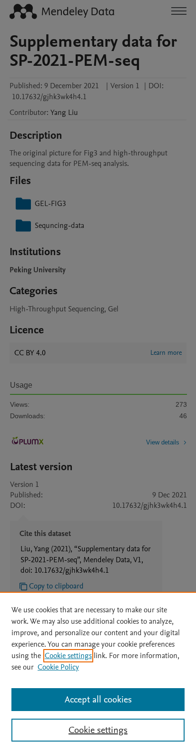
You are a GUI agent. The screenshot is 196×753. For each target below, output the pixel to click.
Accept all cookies (98, 699)
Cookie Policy (58, 667)
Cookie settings (68, 655)
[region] (98, 672)
